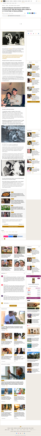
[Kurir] (6, 429)
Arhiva (20, 431)
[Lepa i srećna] (21, 429)
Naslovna (3, 5)
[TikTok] (33, 34)
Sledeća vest (20, 224)
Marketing (15, 431)
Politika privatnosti (23, 431)
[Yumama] (31, 429)
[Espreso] (12, 429)
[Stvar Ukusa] (34, 429)
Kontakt (18, 431)
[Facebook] (28, 34)
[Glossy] (18, 429)
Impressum (12, 431)
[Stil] (1, 1)
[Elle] (15, 429)
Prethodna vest (6, 224)
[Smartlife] (24, 429)
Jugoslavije (10, 48)
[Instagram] (31, 34)
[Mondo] (9, 429)
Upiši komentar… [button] (6, 303)
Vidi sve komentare (13, 305)
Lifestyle (7, 5)
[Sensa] (27, 429)
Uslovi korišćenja (28, 431)
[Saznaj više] (39, 300)
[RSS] (36, 34)
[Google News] (38, 34)
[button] (25, 13)
